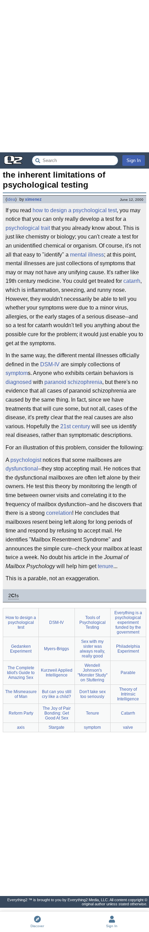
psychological (23, 228)
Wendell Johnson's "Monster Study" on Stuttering (92, 672)
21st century (75, 426)
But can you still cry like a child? (56, 694)
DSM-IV (50, 364)
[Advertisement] (74, 76)
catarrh (131, 281)
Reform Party (21, 713)
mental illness (87, 255)
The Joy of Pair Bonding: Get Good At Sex (57, 713)
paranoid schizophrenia (73, 382)
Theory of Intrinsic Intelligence (128, 694)
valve (128, 727)
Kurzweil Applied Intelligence (56, 673)
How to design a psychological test (21, 622)
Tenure (92, 713)
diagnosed (19, 382)
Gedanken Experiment (21, 649)
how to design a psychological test (75, 210)
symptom (17, 373)
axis (21, 727)
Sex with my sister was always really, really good (92, 648)
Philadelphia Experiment (128, 649)
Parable (128, 672)
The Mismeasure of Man (21, 694)
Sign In (133, 160)
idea (11, 199)
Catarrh (128, 713)
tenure (105, 566)
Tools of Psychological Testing (92, 622)
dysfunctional (22, 469)
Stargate (56, 727)
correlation (59, 513)
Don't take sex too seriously (92, 694)
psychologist (25, 460)
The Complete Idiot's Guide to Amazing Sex (21, 672)
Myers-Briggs (56, 648)
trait (45, 228)
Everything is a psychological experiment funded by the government (128, 622)
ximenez (33, 199)
